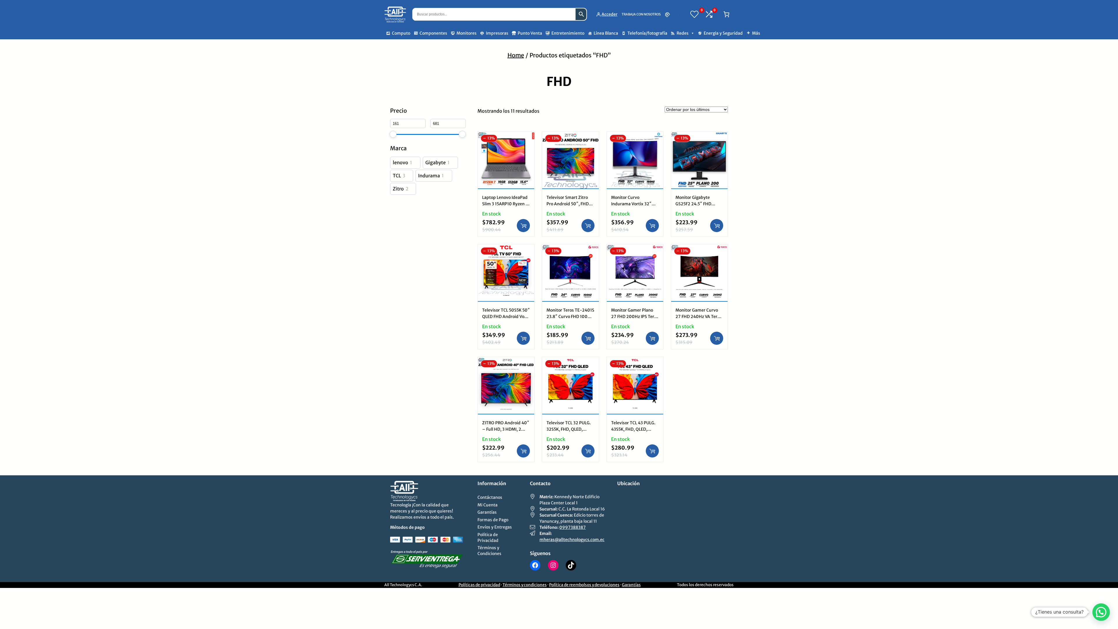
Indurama (429, 176)
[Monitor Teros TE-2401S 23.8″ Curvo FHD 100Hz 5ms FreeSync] (570, 248)
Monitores (467, 33)
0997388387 (572, 527)
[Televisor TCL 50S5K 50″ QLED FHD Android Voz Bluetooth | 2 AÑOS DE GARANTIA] (506, 248)
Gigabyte (435, 162)
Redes (683, 33)
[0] (694, 14)
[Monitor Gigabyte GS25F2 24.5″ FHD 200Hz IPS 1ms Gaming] (699, 135)
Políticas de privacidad (479, 584)
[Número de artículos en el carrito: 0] (726, 14)
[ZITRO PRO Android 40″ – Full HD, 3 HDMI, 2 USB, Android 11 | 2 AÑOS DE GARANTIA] (506, 361)
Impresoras (497, 33)
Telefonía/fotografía (647, 33)
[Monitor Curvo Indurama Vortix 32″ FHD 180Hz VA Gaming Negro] (635, 135)
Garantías (631, 584)
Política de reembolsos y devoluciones (584, 584)
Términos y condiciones (525, 584)
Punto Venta (530, 33)
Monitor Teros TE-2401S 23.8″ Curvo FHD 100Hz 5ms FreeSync (570, 317)
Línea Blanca (606, 33)
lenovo (400, 162)
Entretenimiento (567, 33)
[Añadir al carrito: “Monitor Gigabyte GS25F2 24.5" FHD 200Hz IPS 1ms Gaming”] (716, 225)
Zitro (398, 189)
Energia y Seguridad (723, 33)
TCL (397, 176)
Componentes (433, 33)
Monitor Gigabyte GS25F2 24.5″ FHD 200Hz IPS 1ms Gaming (698, 204)
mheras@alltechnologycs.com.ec (571, 539)
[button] (1101, 612)
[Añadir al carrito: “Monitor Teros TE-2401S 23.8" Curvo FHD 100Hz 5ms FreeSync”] (588, 338)
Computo (401, 33)
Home (515, 55)
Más (756, 33)
